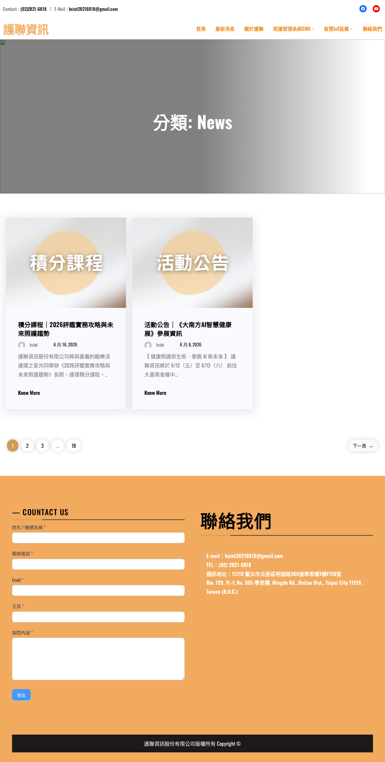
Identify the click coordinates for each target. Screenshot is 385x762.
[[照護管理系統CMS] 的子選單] (313, 28)
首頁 (201, 28)
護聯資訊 (26, 28)
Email (17, 579)
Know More (29, 392)
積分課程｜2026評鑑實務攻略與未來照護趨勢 (65, 329)
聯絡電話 (22, 553)
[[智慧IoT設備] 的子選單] (351, 28)
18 (74, 445)
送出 (21, 695)
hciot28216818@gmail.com (93, 8)
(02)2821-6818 (33, 8)
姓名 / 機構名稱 (28, 527)
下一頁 (363, 445)
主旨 (18, 605)
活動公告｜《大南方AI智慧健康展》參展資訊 (188, 329)
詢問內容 (22, 632)
